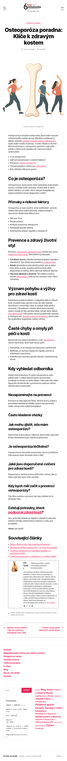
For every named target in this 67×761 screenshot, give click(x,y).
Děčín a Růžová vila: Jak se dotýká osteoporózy (30, 544)
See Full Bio (50, 603)
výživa (54, 613)
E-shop (7, 666)
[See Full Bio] (56, 603)
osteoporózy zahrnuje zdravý (29, 252)
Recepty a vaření (53, 708)
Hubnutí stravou (11, 659)
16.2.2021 (42, 49)
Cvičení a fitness (44, 693)
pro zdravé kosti (15, 314)
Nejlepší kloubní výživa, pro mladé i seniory (24, 653)
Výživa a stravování (44, 722)
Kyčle (52, 699)
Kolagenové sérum (12, 656)
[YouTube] (32, 606)
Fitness (51, 696)
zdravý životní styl (28, 163)
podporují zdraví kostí (25, 512)
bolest (50, 689)
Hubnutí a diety (43, 699)
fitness (13, 613)
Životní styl (39, 728)
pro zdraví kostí (49, 262)
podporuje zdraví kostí (18, 254)
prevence (48, 613)
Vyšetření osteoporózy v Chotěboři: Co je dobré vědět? (33, 556)
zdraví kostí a (22, 276)
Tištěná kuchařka (11, 663)
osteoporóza (40, 702)
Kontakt (7, 676)
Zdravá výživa (40, 726)
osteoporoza (29, 613)
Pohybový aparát (33, 23)
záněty (13, 615)
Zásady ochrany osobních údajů (30, 756)
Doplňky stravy (41, 696)
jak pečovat (48, 340)
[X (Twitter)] (27, 606)
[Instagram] (30, 606)
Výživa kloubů (58, 722)
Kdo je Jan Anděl (11, 673)
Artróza (37, 690)
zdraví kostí (41, 166)
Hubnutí (57, 696)
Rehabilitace (40, 711)
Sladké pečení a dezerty (48, 716)
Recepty (39, 708)
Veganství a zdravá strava (44, 719)
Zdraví (50, 725)
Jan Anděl (31, 49)
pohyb (37, 613)
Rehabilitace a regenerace (45, 714)
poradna (42, 613)
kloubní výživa (20, 613)
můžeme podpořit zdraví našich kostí (38, 141)
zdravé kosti (20, 615)
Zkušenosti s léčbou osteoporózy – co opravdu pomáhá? (34, 547)
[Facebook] (24, 606)
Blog (5, 669)
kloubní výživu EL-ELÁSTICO (35, 316)
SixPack (7, 649)
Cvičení (57, 690)
